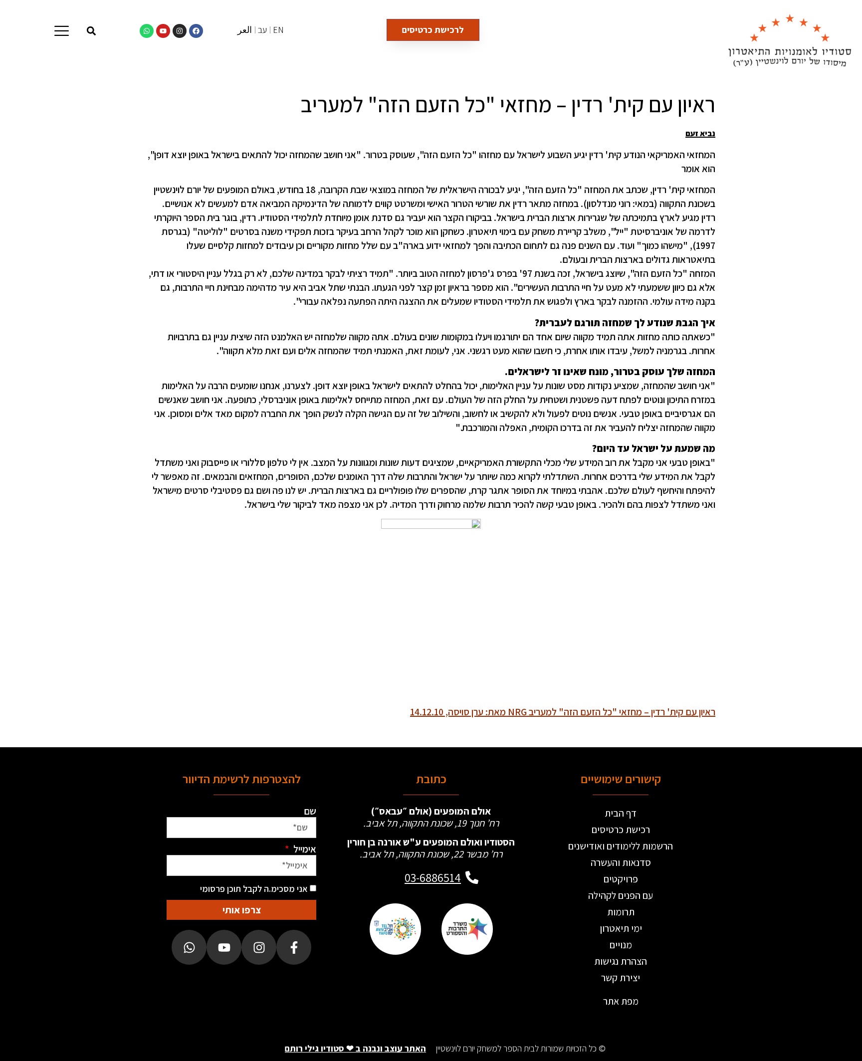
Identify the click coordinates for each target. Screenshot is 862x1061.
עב (262, 29)
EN (278, 29)
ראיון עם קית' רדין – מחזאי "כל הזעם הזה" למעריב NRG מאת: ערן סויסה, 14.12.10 (562, 711)
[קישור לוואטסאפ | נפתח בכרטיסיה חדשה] (147, 31)
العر (244, 29)
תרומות (621, 911)
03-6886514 (433, 877)
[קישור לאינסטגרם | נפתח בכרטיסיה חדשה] (180, 31)
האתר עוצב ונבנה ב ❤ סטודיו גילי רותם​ (355, 1048)
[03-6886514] (471, 877)
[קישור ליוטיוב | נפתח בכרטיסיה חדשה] (163, 31)
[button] (91, 30)
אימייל (303, 849)
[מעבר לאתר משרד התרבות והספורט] (467, 929)
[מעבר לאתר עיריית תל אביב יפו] (395, 929)
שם (310, 811)
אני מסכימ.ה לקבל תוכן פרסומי (254, 888)
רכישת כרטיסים (621, 829)
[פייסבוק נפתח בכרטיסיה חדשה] (293, 947)
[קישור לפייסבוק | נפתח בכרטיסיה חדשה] (196, 31)
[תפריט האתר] (61, 30)
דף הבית (621, 813)
